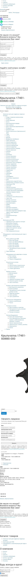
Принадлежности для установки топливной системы (17, 309)
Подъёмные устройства (12, 224)
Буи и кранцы (12, 256)
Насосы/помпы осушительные (17, 265)
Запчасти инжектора (11, 143)
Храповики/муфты (10, 203)
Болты (7, 122)
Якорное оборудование (15, 259)
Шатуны (8, 206)
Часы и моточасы (13, 282)
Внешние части (10, 129)
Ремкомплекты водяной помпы (14, 181)
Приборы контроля (11, 271)
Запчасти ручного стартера (13, 148)
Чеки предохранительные (12, 231)
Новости (5, 2)
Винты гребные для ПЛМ (12, 238)
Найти (17, 93)
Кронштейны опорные (12, 223)
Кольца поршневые (11, 156)
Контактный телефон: (7, 433)
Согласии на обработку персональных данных (7, 60)
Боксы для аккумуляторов (15, 316)
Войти (10, 12)
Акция (3, 573)
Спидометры (12, 276)
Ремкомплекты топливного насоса (15, 182)
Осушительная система (12, 262)
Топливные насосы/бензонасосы (14, 196)
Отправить (3, 55)
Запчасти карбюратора (12, 145)
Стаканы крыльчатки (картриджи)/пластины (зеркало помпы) (14, 191)
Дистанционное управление (16, 287)
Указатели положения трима (16, 279)
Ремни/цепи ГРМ (10, 184)
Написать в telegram (8, 24)
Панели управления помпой (16, 267)
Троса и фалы (13, 257)
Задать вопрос (5, 63)
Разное (8, 175)
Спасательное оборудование (13, 299)
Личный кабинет (7, 559)
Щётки (7, 217)
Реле (7, 179)
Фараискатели (13, 326)
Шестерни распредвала (12, 209)
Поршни (8, 171)
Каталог (5, 551)
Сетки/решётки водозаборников (14, 189)
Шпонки (8, 214)
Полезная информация (9, 4)
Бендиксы (8, 118)
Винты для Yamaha (14, 246)
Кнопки (8, 153)
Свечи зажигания (10, 251)
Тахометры (12, 277)
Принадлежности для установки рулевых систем (17, 290)
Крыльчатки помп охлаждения (14, 162)
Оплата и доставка (8, 5)
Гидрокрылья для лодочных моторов (15, 221)
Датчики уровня (13, 273)
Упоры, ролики (10, 229)
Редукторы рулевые (14, 293)
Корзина (2, 9)
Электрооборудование (12, 315)
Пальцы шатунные (11, 168)
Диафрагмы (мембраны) (12, 139)
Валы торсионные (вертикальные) (15, 126)
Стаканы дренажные (14, 268)
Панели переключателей (15, 323)
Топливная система (11, 305)
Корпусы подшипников (12, 161)
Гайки (7, 134)
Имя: (2, 425)
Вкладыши (9, 128)
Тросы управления (14, 296)
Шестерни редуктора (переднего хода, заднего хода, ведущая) (16, 211)
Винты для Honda (13, 240)
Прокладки (9, 173)
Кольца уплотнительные (12, 159)
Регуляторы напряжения (12, 178)
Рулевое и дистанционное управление (16, 285)
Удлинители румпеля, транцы (13, 228)
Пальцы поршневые (11, 167)
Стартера (8, 193)
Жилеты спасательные (15, 301)
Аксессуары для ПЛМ (8, 220)
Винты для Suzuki (13, 243)
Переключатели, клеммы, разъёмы (18, 324)
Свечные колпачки (11, 187)
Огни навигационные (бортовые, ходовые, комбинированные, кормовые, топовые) (17, 319)
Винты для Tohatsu (14, 245)
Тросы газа (9, 198)
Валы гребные (10, 125)
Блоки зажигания (10, 120)
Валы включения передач (12, 123)
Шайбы (8, 204)
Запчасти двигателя (11, 142)
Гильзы (8, 136)
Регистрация (16, 12)
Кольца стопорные (11, 157)
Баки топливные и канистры (16, 307)
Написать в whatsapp (8, 21)
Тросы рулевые (13, 295)
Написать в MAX (6, 19)
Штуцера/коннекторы (11, 215)
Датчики (8, 137)
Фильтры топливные (11, 201)
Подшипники (9, 170)
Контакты (5, 7)
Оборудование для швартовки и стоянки (16, 254)
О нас (4, 1)
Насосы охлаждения (11, 165)
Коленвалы (9, 154)
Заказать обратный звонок (8, 30)
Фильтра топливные (14, 312)
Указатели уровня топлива (16, 281)
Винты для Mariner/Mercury (16, 242)
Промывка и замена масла (13, 226)
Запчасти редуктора (11, 146)
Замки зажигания (10, 140)
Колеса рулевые (13, 288)
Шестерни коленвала (11, 207)
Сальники (8, 185)
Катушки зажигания (11, 150)
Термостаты (9, 195)
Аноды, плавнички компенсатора (14, 117)
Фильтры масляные (11, 199)
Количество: (4, 437)
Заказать (14, 443)
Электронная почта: (6, 429)
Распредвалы (9, 176)
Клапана (8, 151)
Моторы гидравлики (11, 164)
